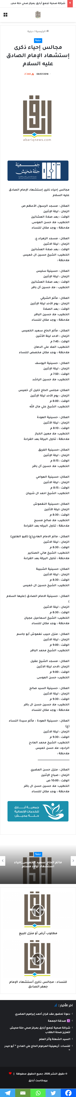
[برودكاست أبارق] (38, 14)
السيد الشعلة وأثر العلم (54, 1039)
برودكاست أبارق (38, 1081)
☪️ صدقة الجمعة (59, 1021)
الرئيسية (40, 31)
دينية (30, 31)
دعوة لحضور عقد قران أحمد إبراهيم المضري (42, 1014)
